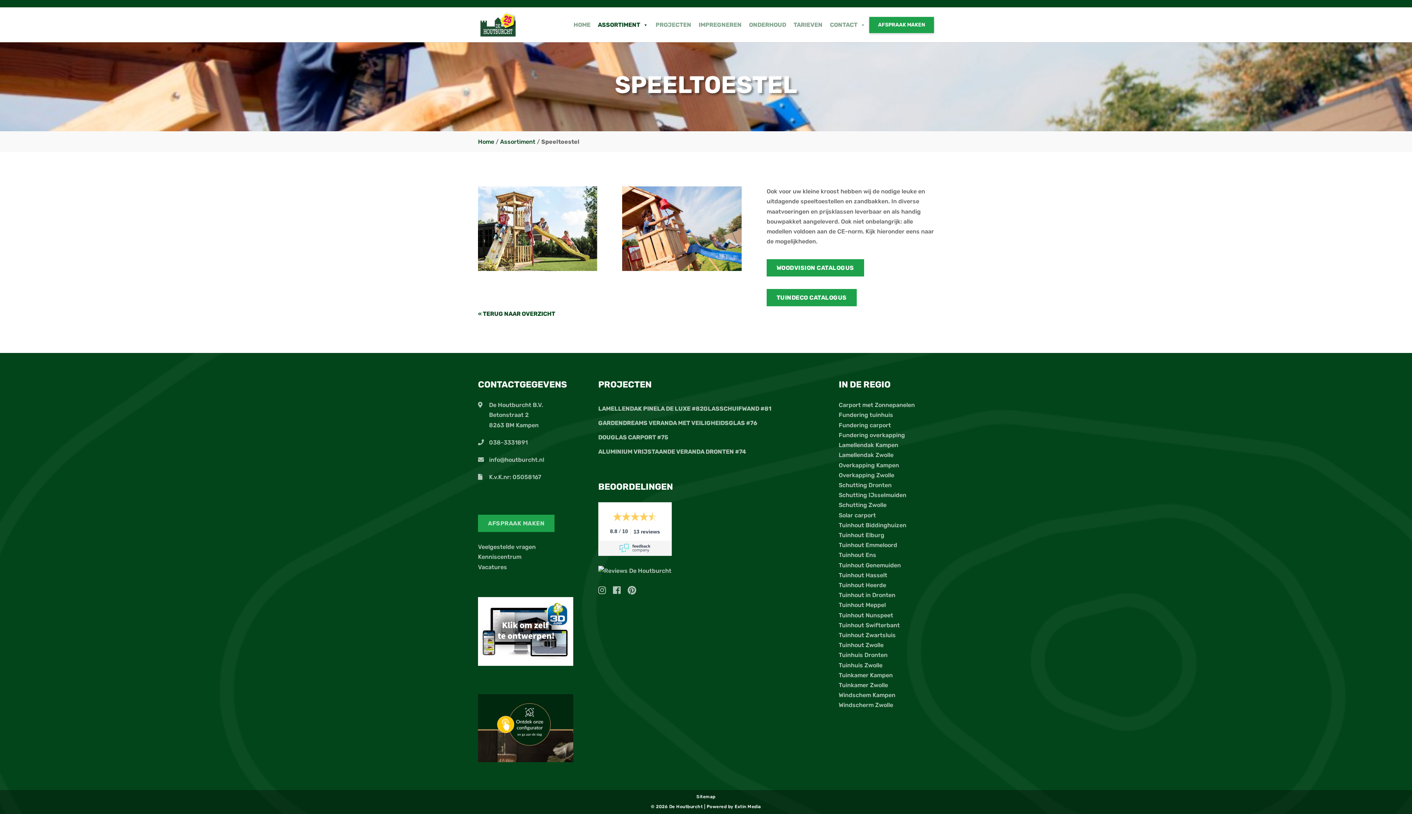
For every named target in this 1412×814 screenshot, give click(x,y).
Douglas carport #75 (633, 437)
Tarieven (808, 24)
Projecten (673, 24)
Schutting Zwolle (863, 504)
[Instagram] (604, 591)
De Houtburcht (686, 806)
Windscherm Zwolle (866, 704)
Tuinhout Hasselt (863, 575)
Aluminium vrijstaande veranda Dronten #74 (672, 451)
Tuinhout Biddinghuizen (872, 525)
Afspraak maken (901, 25)
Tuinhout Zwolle (861, 645)
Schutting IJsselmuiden (872, 495)
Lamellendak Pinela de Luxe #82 (650, 408)
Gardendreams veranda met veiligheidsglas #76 (677, 423)
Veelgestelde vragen (507, 546)
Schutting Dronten (865, 485)
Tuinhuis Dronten (863, 654)
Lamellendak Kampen (868, 445)
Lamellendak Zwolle (866, 454)
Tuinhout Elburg (861, 535)
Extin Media (748, 806)
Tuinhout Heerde (862, 585)
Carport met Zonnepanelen (877, 404)
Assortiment (619, 24)
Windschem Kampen (867, 695)
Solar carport (857, 515)
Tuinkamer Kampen (866, 675)
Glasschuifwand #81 (737, 408)
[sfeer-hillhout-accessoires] (681, 268)
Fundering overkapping (872, 435)
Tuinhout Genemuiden (870, 565)
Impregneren (720, 24)
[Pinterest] (632, 591)
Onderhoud (767, 24)
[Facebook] (619, 591)
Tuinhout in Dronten (867, 595)
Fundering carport (865, 425)
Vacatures (492, 567)
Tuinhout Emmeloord (868, 545)
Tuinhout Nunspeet (866, 615)
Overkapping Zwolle (866, 475)
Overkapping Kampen (869, 465)
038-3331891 (508, 442)
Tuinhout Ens (857, 554)
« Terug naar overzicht (516, 313)
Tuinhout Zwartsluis (867, 635)
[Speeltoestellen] (537, 268)
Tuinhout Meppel (862, 604)
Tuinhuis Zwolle (861, 665)
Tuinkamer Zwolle (863, 685)
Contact (843, 24)
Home (582, 24)
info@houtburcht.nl (516, 459)
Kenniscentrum (499, 556)
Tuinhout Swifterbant (869, 625)
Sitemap (706, 796)
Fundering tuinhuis (866, 414)
